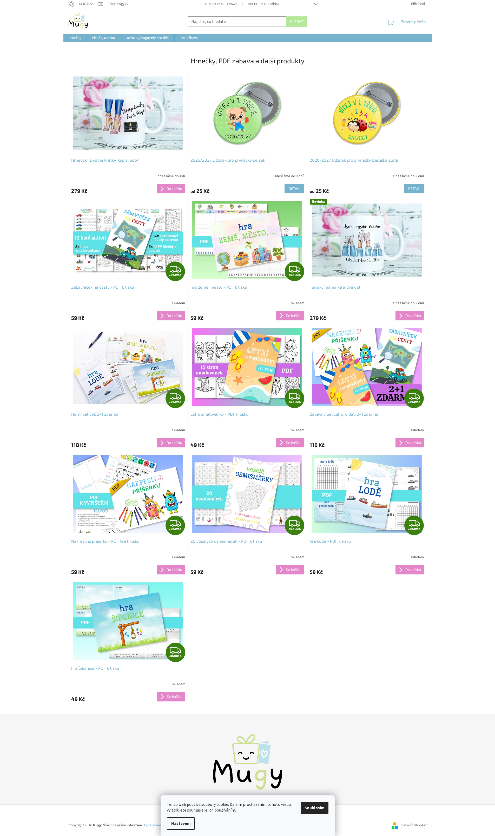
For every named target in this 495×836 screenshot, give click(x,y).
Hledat (296, 21)
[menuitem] (75, 38)
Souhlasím (315, 808)
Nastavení (180, 823)
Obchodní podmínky (264, 4)
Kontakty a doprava (220, 4)
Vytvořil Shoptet (414, 825)
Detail (294, 188)
